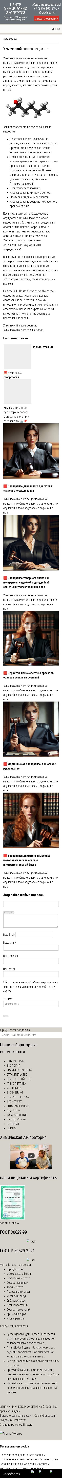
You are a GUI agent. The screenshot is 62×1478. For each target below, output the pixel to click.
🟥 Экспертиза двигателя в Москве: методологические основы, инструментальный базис (26, 860)
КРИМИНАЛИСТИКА (19, 1070)
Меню (56, 29)
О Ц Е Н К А (13, 1110)
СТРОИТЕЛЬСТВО (17, 1074)
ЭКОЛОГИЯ (13, 1065)
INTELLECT (13, 1123)
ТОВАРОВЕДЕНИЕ (17, 1115)
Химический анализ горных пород (23, 330)
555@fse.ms (46, 12)
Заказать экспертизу (46, 18)
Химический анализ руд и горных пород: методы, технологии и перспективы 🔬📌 (16, 414)
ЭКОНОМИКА (14, 1101)
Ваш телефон (11, 956)
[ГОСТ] (31, 1241)
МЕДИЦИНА (14, 1088)
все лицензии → (10, 1223)
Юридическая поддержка (15, 1030)
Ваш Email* (9, 934)
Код (12, 912)
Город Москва (15, 1269)
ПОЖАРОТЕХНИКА (18, 1097)
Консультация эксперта (14, 1326)
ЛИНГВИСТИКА (16, 1119)
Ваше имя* (9, 942)
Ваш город (9, 969)
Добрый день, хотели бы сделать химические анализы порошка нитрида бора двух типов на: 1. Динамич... (33, 1374)
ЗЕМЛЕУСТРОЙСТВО (19, 1079)
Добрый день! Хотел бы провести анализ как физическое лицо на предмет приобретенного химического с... (31, 1338)
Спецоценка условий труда (16, 1424)
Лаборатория (10, 39)
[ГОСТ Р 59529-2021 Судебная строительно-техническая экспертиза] (31, 1260)
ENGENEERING (15, 1092)
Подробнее (36, 1468)
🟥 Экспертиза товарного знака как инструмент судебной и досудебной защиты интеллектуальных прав (26, 582)
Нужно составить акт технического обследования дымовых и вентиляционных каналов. (32, 1388)
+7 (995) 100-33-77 (46, 8)
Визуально (6, 912)
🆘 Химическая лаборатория (13, 375)
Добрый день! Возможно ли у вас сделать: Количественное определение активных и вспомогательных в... (31, 1352)
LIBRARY (11, 1128)
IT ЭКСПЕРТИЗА (16, 1083)
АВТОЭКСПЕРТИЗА (18, 1106)
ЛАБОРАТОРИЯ (15, 1061)
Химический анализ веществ (20, 325)
